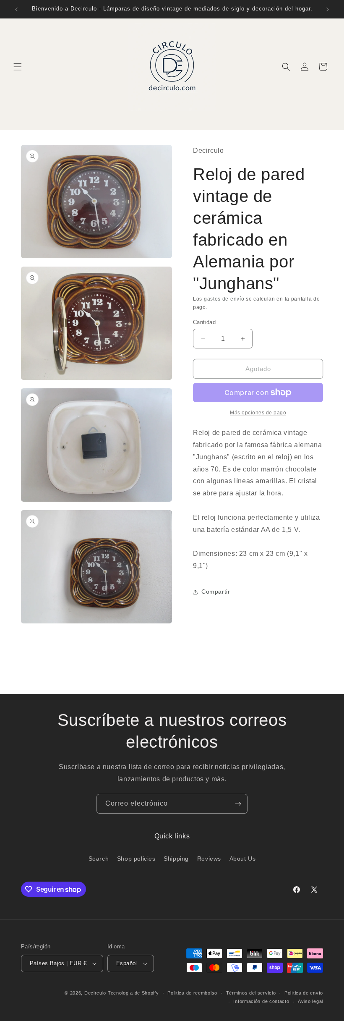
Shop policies (136, 858)
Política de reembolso (192, 992)
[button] (17, 67)
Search (99, 858)
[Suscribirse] (238, 804)
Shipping (176, 858)
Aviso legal (310, 1001)
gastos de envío (224, 299)
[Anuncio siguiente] (327, 9)
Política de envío (303, 992)
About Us (242, 858)
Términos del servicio (251, 992)
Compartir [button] (215, 591)
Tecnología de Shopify (133, 992)
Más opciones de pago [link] (258, 413)
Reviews (209, 858)
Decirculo (95, 992)
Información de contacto (261, 1001)
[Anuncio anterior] (16, 9)
